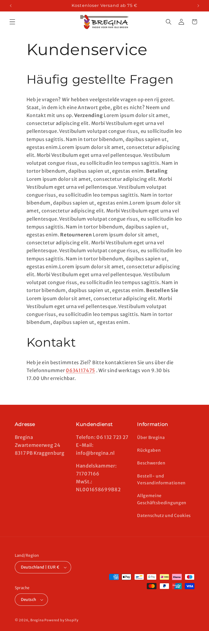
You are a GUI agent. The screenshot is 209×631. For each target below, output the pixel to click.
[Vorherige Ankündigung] (10, 5)
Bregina (37, 620)
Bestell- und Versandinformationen (161, 479)
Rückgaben (149, 450)
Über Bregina (151, 437)
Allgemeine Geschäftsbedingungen (161, 499)
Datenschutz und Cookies (164, 515)
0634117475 (80, 370)
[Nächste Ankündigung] (198, 5)
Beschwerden (151, 462)
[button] (12, 21)
